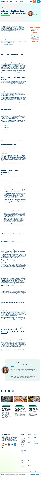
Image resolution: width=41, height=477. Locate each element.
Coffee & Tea (29, 438)
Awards (22, 463)
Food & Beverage (30, 436)
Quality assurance (4, 322)
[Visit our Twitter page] (34, 471)
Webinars (29, 461)
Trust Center (29, 466)
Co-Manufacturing (30, 441)
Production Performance (23, 440)
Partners (22, 466)
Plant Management (36, 438)
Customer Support (30, 465)
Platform (11, 1)
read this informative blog (15, 260)
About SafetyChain (23, 457)
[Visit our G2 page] (35, 471)
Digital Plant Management (23, 436)
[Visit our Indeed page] (37, 471)
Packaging (29, 442)
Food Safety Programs (22, 446)
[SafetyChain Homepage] (4, 1)
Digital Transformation (23, 452)
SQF (19, 83)
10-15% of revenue (13, 66)
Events (29, 460)
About (26, 1)
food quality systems (8, 121)
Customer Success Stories (23, 462)
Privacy (5, 472)
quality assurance (8, 41)
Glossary (29, 464)
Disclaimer (8, 472)
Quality (35, 436)
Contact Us (22, 460)
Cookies (15, 472)
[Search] (32, 1)
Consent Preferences (19, 472)
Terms (2, 472)
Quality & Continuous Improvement (5, 15)
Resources (21, 1)
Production (35, 437)
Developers (11, 472)
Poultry (29, 437)
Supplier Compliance (23, 450)
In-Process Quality (23, 438)
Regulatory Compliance (22, 444)
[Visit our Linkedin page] (29, 471)
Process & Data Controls (23, 442)
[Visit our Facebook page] (32, 471)
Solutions (16, 1)
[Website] (13, 366)
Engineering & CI (36, 443)
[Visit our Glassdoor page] (38, 471)
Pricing (30, 1)
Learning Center (30, 457)
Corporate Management (36, 441)
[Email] (11, 366)
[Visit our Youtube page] (30, 471)
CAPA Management (23, 447)
